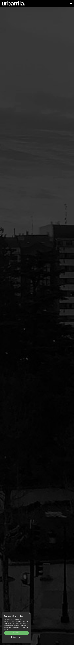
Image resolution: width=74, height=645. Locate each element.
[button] (16, 637)
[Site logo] (13, 3)
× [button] (29, 614)
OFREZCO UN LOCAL (37, 333)
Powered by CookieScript (16, 641)
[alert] (16, 627)
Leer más (6, 629)
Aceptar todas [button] (16, 633)
